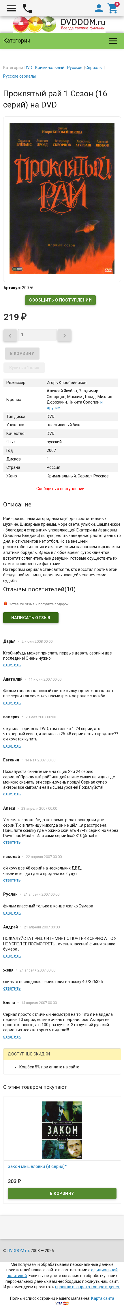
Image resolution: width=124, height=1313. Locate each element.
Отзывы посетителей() (39, 589)
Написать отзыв (30, 617)
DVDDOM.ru (18, 1250)
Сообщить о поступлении (60, 300)
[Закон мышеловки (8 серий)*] (62, 1130)
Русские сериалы (19, 76)
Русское (74, 67)
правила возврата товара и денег (87, 1287)
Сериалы (93, 67)
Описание (17, 504)
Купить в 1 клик (24, 367)
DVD (28, 67)
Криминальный (49, 67)
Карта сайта (102, 1298)
